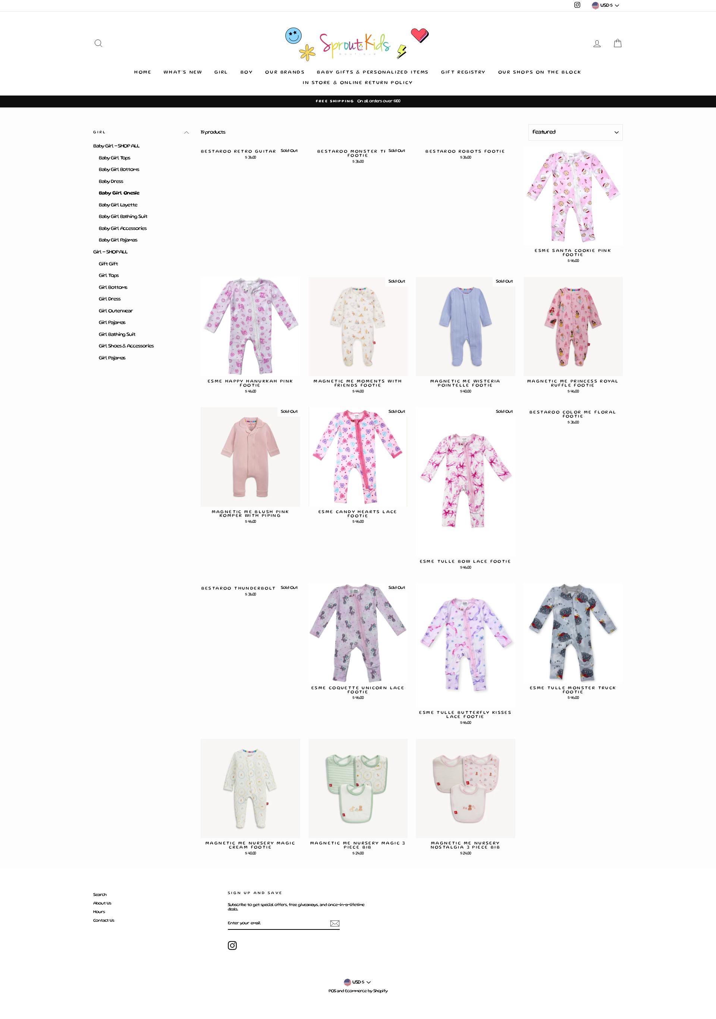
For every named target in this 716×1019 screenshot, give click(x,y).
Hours (99, 912)
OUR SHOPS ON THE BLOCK (540, 73)
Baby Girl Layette (118, 205)
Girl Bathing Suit (117, 334)
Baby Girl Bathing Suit (123, 217)
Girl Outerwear (116, 311)
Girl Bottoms (113, 287)
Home (142, 73)
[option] (358, 101)
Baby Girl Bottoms (119, 170)
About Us (102, 903)
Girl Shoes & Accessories (126, 346)
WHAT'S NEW (183, 73)
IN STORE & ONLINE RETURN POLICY (358, 83)
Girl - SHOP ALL (110, 252)
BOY (247, 73)
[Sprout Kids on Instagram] (232, 945)
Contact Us (103, 921)
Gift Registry (463, 73)
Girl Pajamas (112, 323)
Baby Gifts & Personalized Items (373, 73)
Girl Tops (109, 275)
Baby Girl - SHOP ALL (116, 146)
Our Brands (285, 73)
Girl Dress (109, 299)
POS (332, 991)
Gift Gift (108, 264)
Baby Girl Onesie (119, 193)
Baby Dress (111, 181)
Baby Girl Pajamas (118, 240)
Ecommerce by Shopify (366, 991)
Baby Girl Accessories (123, 228)
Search (99, 895)
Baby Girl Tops (114, 158)
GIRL (221, 73)
